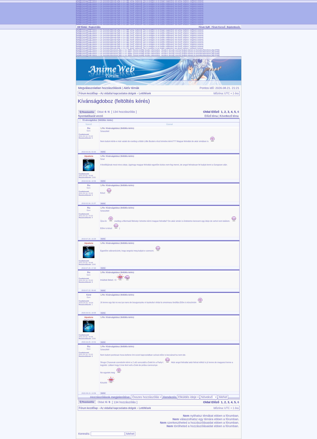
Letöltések (145, 93)
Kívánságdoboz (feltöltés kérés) (114, 101)
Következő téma (229, 116)
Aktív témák (131, 88)
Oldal (207, 111)
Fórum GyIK (204, 27)
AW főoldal (82, 27)
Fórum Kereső (218, 27)
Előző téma (211, 116)
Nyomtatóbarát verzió (90, 116)
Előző (215, 111)
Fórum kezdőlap (88, 93)
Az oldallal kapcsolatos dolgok (118, 93)
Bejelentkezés (233, 27)
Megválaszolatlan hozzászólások (99, 88)
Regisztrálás (95, 27)
